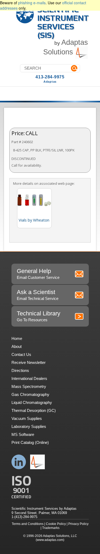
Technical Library (38, 316)
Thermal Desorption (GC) (33, 410)
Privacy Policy (78, 524)
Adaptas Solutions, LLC (60, 536)
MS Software (22, 434)
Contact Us (21, 354)
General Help (38, 274)
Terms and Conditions (27, 524)
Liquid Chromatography (31, 402)
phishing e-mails (32, 2)
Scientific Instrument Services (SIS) (63, 22)
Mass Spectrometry (28, 386)
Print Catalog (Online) (30, 442)
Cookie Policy (56, 524)
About (16, 346)
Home (16, 338)
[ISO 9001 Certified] (50, 487)
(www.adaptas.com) (50, 540)
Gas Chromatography (30, 394)
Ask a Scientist (37, 295)
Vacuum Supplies (26, 418)
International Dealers (29, 378)
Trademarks (50, 528)
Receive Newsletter (28, 362)
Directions (20, 370)
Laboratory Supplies (28, 426)
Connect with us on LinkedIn (18, 462)
